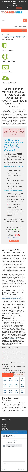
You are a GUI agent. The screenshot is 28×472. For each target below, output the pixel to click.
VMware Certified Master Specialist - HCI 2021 (14, 36)
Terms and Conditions (14, 237)
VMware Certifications (14, 338)
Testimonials (5, 428)
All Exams (4, 426)
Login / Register (22, 26)
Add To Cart (14, 240)
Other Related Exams (18, 374)
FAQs (15, 26)
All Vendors (4, 424)
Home (3, 34)
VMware (9, 34)
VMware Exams (7, 375)
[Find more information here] (14, 450)
